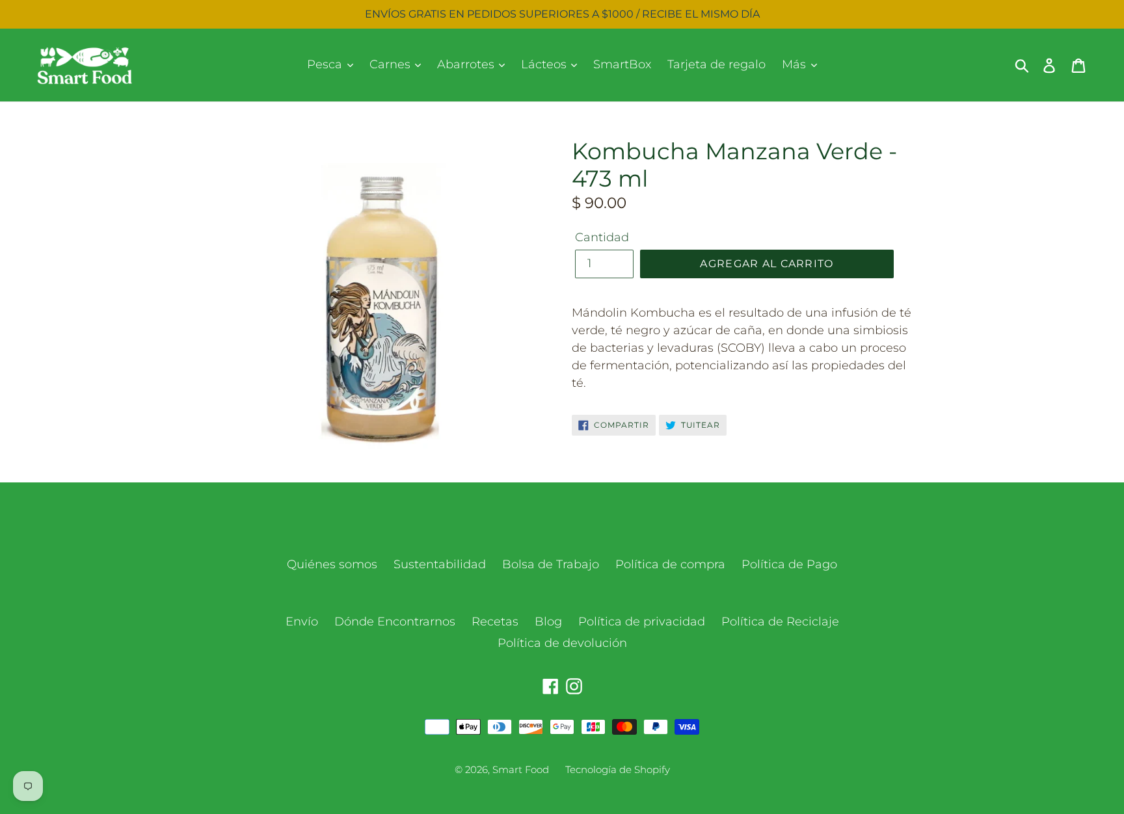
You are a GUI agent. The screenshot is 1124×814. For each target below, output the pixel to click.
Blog (548, 621)
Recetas (495, 621)
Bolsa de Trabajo (550, 564)
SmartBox (622, 64)
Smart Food (520, 769)
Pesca (326, 64)
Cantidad (602, 237)
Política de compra (670, 564)
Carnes (391, 64)
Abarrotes (467, 64)
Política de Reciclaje (780, 621)
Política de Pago (789, 564)
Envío (302, 621)
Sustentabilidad (440, 564)
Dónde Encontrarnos (394, 621)
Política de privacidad (641, 621)
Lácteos (545, 64)
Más (795, 64)
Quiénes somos (332, 564)
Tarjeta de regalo (716, 64)
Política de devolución (562, 643)
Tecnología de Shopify (617, 769)
